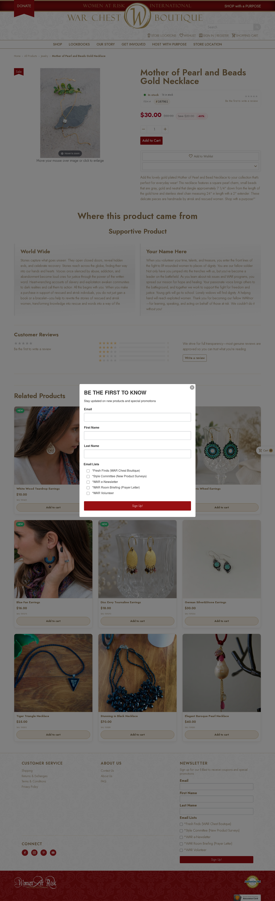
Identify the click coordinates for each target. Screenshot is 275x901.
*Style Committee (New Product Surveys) (119, 476)
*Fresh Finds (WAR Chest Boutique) (116, 470)
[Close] (192, 387)
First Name (91, 427)
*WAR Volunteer (103, 493)
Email (88, 409)
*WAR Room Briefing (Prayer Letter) (116, 487)
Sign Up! (137, 506)
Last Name (91, 445)
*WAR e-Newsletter (105, 482)
